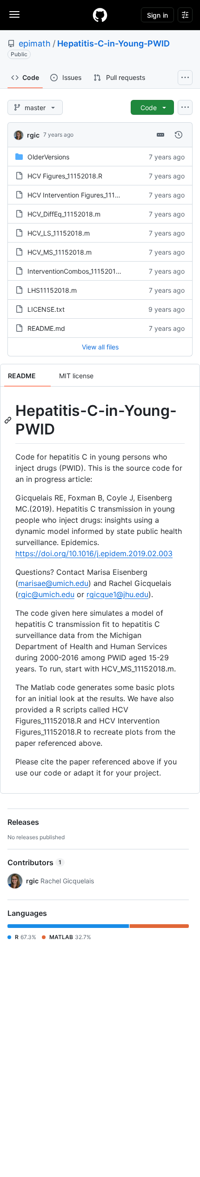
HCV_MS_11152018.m (59, 252)
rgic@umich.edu (46, 594)
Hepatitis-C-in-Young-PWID (113, 43)
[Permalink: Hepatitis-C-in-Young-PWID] (8, 420)
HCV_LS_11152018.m (58, 233)
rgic (33, 135)
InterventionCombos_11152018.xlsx (80, 271)
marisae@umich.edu (53, 583)
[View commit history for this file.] (179, 134)
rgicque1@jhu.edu (117, 594)
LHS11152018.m (52, 290)
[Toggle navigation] (14, 14)
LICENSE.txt (46, 309)
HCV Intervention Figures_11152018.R (83, 195)
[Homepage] (100, 14)
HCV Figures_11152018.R (64, 176)
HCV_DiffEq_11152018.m (63, 214)
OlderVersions (48, 157)
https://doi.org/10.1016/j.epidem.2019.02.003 (94, 553)
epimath (35, 43)
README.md (46, 328)
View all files (100, 347)
